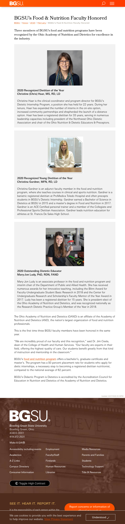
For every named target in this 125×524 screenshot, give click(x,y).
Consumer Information (22, 472)
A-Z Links (15, 460)
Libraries (50, 472)
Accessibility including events (25, 449)
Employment (52, 449)
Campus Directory (19, 466)
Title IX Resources (91, 472)
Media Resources (91, 449)
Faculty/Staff (52, 455)
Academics (15, 455)
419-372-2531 (17, 436)
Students (86, 460)
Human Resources (56, 466)
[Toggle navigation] (112, 3)
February (42, 23)
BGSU (17, 23)
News (25, 23)
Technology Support (93, 466)
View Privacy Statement (58, 519)
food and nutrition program (40, 359)
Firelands (51, 460)
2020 (32, 23)
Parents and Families (93, 455)
